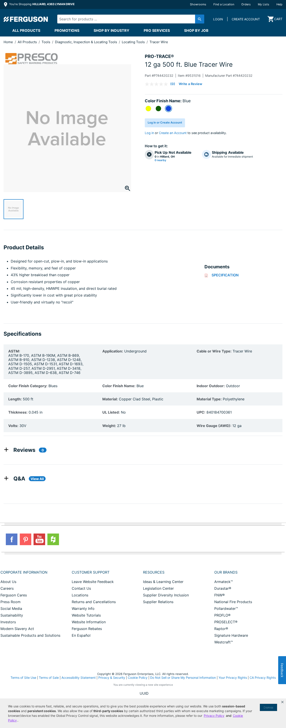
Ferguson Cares (13, 595)
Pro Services (157, 30)
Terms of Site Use (23, 677)
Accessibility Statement (78, 677)
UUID (144, 693)
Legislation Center (158, 588)
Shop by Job (196, 30)
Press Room (10, 602)
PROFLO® (222, 615)
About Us (8, 581)
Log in (149, 133)
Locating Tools (134, 42)
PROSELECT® (226, 622)
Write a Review (190, 84)
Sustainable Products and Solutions (30, 635)
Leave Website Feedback (93, 582)
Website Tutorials (86, 615)
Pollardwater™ (226, 608)
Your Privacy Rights (233, 677)
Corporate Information (23, 572)
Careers (7, 588)
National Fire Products (233, 602)
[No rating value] (157, 84)
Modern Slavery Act (17, 628)
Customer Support (90, 572)
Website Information (89, 622)
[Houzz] (53, 539)
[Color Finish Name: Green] (158, 108)
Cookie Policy (137, 677)
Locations (80, 595)
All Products (26, 30)
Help (279, 4)
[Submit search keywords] (199, 19)
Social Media (11, 608)
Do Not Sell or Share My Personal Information (183, 677)
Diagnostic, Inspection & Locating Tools (86, 42)
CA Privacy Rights (263, 677)
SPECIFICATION (225, 275)
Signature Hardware (231, 635)
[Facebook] (11, 539)
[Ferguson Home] (26, 19)
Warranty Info (83, 608)
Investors (8, 622)
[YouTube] (39, 539)
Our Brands (226, 572)
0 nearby (160, 160)
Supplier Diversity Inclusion (166, 595)
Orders (246, 4)
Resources (153, 572)
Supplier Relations (158, 602)
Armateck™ (223, 581)
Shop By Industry (111, 30)
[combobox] (127, 19)
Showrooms (198, 4)
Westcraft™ (223, 642)
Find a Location (223, 4)
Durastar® (222, 588)
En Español (81, 635)
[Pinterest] (25, 539)
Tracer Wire (158, 42)
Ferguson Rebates (87, 628)
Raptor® (221, 628)
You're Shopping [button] (41, 4)
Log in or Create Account (165, 122)
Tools (46, 42)
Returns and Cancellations (94, 602)
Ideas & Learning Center (163, 581)
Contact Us (81, 588)
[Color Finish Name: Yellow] (148, 108)
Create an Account (173, 133)
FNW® (219, 595)
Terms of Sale (49, 677)
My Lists (263, 4)
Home (8, 42)
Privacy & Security (111, 677)
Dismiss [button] (268, 707)
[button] (282, 702)
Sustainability (11, 615)
